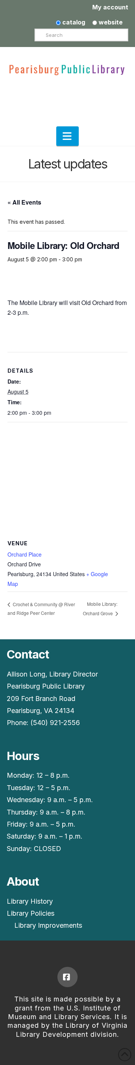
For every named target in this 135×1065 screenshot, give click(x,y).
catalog (73, 22)
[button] (67, 136)
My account (110, 7)
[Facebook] (67, 977)
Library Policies (30, 913)
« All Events (24, 202)
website (110, 22)
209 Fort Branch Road (41, 698)
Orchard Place (25, 554)
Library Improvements (48, 925)
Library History (30, 901)
